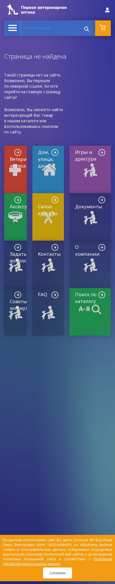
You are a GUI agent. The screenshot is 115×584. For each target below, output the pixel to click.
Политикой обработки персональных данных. (57, 561)
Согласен (57, 572)
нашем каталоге (23, 120)
